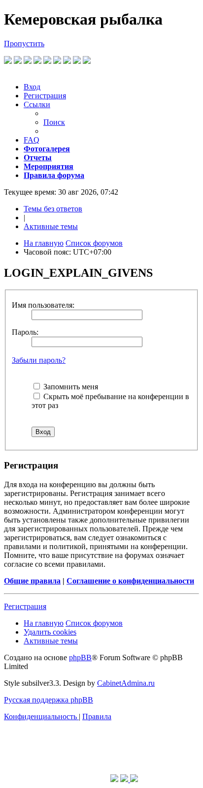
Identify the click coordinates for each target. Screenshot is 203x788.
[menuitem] (32, 87)
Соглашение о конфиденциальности (130, 581)
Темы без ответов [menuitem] (53, 208)
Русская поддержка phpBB (48, 700)
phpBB (80, 657)
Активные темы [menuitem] (51, 226)
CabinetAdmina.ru (126, 683)
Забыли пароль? (39, 360)
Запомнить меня (69, 386)
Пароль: (25, 332)
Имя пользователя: (43, 305)
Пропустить (24, 43)
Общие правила (32, 581)
